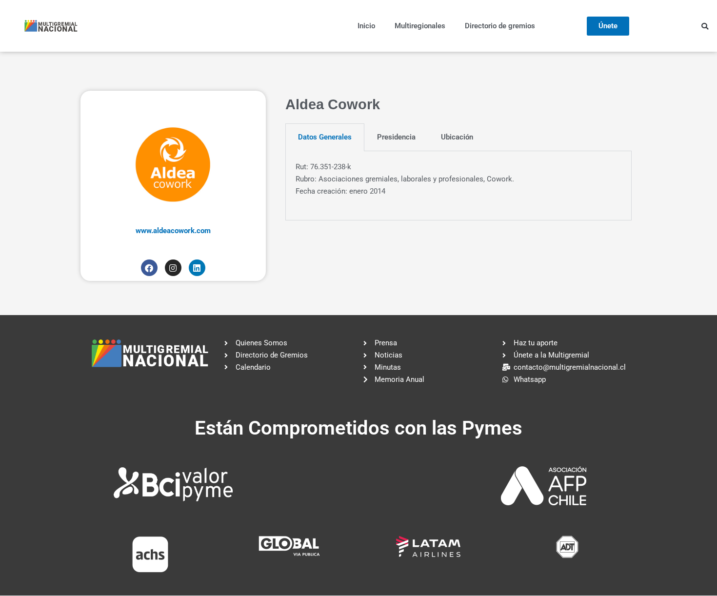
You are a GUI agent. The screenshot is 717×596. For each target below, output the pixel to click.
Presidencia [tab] (396, 137)
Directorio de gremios (500, 25)
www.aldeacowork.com (173, 230)
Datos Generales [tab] (325, 137)
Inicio (366, 25)
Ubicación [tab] (457, 137)
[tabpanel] (458, 185)
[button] (704, 26)
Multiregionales (420, 25)
